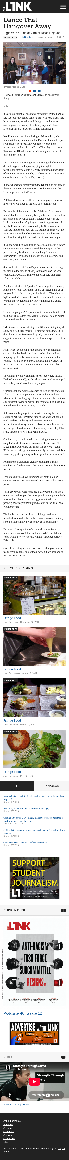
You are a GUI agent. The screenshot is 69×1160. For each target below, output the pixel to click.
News (6, 802)
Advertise (8, 1128)
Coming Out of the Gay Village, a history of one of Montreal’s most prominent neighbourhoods (33, 819)
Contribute (8, 1131)
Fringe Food (12, 618)
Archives (7, 1135)
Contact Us (9, 1138)
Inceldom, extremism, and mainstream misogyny (26, 808)
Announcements (12, 1120)
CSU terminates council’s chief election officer (25, 842)
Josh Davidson (26, 37)
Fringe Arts (8, 824)
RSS (5, 1142)
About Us (8, 1124)
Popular (51, 786)
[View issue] (34, 962)
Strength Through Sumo (16, 1104)
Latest (17, 786)
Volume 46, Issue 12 (22, 1013)
